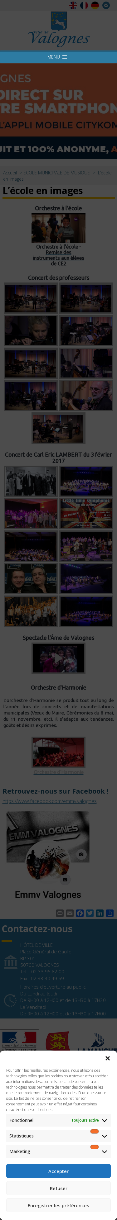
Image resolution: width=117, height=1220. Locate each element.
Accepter (58, 1171)
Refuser (58, 1188)
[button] (108, 1058)
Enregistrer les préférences (58, 1205)
